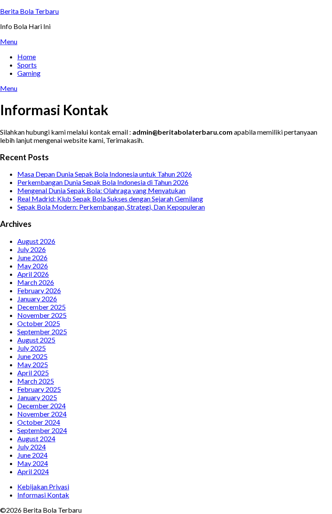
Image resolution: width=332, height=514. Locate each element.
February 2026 (39, 290)
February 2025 (39, 389)
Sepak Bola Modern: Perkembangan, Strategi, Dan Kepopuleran (111, 207)
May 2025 (32, 364)
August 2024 (36, 438)
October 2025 (38, 323)
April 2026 (33, 274)
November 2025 (42, 315)
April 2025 (33, 373)
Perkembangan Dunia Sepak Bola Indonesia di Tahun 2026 (102, 182)
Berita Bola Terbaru (29, 11)
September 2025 (42, 331)
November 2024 (42, 414)
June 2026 (32, 257)
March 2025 (35, 381)
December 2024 (41, 405)
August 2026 (36, 241)
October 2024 (38, 422)
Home (26, 56)
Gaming (29, 73)
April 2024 (33, 471)
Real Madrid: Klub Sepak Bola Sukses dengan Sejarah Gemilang (110, 198)
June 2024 (32, 455)
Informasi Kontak (43, 495)
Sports (27, 65)
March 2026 (35, 282)
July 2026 (31, 249)
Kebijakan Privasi (43, 486)
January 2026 (37, 298)
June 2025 (32, 356)
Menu (8, 41)
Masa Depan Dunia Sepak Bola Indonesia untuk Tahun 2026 (104, 174)
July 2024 (31, 447)
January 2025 (37, 397)
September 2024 (42, 430)
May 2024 (32, 463)
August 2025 (36, 340)
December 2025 (41, 307)
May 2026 (32, 266)
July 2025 (31, 348)
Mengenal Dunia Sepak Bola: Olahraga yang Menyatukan (101, 190)
